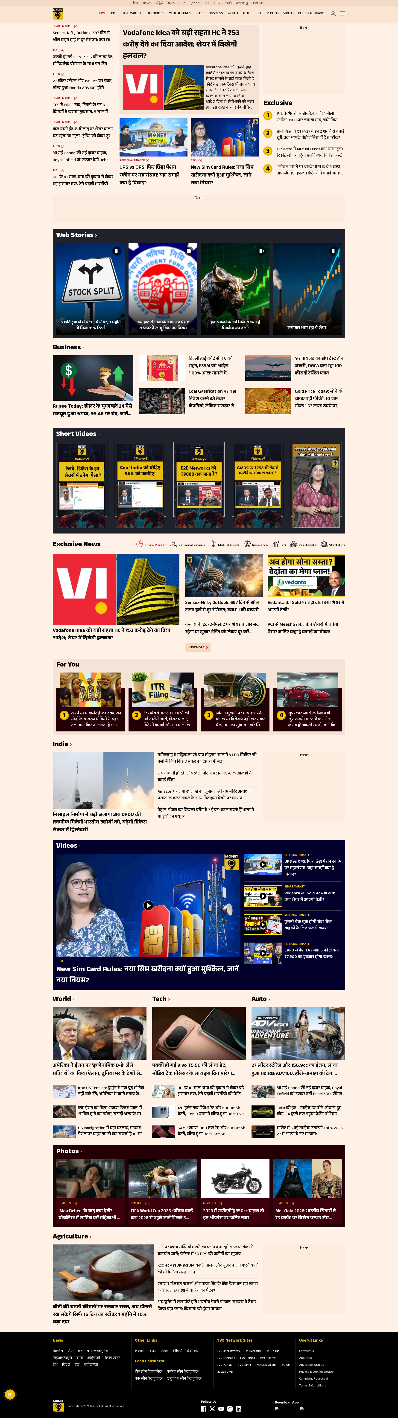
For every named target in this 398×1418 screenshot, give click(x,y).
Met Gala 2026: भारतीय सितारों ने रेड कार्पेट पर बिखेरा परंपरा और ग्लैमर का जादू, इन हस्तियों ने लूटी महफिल (305, 1214)
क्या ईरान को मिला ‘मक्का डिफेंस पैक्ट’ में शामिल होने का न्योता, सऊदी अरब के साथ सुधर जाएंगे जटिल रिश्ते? (111, 1111)
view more (197, 647)
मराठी (182, 3)
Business (216, 14)
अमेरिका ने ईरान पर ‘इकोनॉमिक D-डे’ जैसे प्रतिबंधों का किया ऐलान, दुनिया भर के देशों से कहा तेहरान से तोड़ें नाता (96, 1070)
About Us (305, 1358)
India (60, 745)
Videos (288, 14)
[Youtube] (221, 1409)
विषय (152, 1351)
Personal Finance (311, 14)
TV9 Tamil (244, 1365)
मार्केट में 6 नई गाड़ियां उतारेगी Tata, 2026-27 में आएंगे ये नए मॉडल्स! (310, 1131)
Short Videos (76, 435)
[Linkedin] (238, 1409)
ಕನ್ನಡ (159, 3)
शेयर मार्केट (74, 1351)
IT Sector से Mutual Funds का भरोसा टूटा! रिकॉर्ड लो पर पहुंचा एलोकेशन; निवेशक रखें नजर (310, 152)
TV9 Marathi (252, 1351)
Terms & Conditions (312, 1386)
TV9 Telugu (273, 1351)
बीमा (79, 1358)
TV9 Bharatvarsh (228, 1351)
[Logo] (58, 1410)
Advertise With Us (311, 1365)
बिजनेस (58, 1351)
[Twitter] (212, 1409)
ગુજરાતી (195, 3)
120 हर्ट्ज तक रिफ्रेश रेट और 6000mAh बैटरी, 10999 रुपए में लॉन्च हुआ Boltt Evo (211, 1111)
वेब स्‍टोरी (193, 1351)
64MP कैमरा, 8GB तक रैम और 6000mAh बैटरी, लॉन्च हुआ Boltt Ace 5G (211, 1131)
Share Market (130, 14)
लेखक (139, 1351)
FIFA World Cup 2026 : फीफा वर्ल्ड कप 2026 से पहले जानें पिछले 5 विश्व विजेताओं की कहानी (162, 1214)
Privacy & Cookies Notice (316, 1372)
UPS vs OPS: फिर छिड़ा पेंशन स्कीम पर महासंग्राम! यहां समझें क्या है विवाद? (149, 175)
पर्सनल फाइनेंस (97, 1351)
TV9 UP (285, 1365)
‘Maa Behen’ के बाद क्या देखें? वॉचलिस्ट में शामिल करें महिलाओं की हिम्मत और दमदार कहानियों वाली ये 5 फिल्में (90, 1214)
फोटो (164, 1351)
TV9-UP (258, 3)
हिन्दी (136, 3)
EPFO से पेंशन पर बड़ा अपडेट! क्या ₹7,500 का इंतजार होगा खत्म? (311, 954)
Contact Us (306, 1351)
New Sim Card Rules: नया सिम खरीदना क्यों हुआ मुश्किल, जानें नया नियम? (222, 175)
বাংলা (207, 3)
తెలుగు (171, 3)
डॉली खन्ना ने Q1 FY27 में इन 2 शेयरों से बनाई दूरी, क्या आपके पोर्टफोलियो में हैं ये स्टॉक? (310, 135)
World (233, 14)
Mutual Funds (180, 14)
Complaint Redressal (313, 1379)
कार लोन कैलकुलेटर (149, 1379)
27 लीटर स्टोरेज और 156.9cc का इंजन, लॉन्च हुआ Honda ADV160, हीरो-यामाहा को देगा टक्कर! (295, 1070)
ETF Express (155, 14)
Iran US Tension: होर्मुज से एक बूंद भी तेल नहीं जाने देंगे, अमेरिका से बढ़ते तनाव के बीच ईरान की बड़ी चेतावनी (111, 1091)
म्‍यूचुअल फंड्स (62, 1358)
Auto (246, 14)
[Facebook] (203, 1409)
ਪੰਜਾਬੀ (217, 3)
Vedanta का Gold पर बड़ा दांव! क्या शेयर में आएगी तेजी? (309, 896)
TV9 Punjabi (225, 1365)
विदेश (66, 1365)
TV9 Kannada (226, 1358)
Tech (258, 14)
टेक (77, 1365)
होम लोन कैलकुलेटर (148, 1372)
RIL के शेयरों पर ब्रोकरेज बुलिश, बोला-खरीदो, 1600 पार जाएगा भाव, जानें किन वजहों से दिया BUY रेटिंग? (307, 117)
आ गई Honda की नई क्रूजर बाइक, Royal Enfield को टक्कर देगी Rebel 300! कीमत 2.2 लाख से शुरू (309, 1091)
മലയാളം (242, 3)
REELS (200, 14)
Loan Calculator (150, 1361)
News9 (147, 3)
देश (55, 1365)
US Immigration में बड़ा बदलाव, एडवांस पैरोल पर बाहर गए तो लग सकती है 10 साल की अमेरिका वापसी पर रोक (111, 1131)
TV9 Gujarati (268, 1358)
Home (102, 14)
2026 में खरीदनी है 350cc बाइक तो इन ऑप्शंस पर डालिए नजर (233, 1214)
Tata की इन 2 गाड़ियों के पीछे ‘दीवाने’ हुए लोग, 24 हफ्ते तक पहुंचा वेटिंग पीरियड (309, 1111)
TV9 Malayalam (265, 1365)
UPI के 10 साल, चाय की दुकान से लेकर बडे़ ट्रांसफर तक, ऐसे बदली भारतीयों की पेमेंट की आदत (211, 1091)
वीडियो (177, 1351)
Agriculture (70, 1237)
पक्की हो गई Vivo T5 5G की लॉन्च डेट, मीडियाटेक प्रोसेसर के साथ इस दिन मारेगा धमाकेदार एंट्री (192, 1070)
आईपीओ (94, 1358)
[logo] (58, 14)
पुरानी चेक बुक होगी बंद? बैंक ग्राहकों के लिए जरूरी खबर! (308, 925)
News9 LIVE (225, 1372)
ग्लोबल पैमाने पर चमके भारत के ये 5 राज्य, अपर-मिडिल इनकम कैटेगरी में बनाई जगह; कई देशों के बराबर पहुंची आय (309, 170)
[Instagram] (230, 1409)
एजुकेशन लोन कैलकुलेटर (184, 1379)
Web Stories (75, 236)
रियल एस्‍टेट (112, 1358)
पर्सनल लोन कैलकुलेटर (183, 1372)
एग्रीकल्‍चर (91, 1365)
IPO (113, 14)
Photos (273, 14)
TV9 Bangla (247, 1358)
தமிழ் (228, 3)
